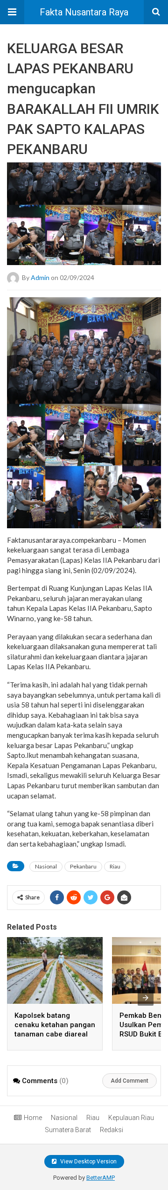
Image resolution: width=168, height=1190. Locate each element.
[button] (12, 12)
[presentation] (146, 998)
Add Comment (129, 1081)
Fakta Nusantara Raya (84, 12)
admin (40, 277)
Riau (115, 866)
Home (33, 1117)
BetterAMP (100, 1177)
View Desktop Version (88, 1161)
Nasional (46, 866)
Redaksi (111, 1130)
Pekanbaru (83, 866)
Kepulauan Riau (131, 1117)
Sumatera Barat (68, 1130)
